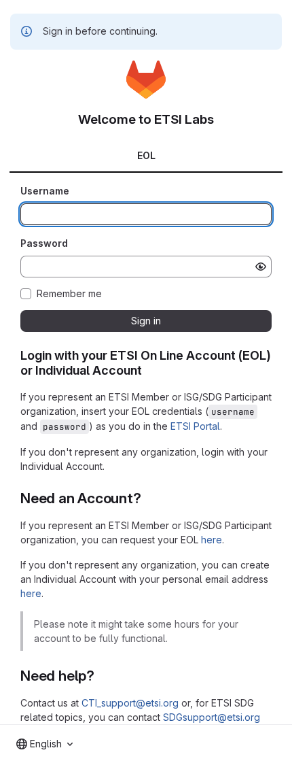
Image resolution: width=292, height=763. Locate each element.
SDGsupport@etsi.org (211, 717)
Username (44, 191)
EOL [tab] (146, 155)
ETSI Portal (195, 426)
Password (44, 243)
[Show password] (261, 266)
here (211, 539)
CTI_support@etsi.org (130, 703)
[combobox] (44, 744)
